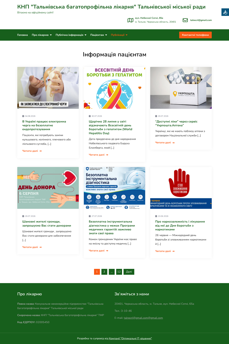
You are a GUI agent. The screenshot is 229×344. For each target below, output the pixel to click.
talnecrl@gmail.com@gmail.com (143, 318)
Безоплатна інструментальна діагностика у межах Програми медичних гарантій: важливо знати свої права (112, 227)
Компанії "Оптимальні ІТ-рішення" (130, 338)
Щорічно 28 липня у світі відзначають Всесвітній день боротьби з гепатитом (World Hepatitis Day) (110, 127)
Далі (129, 272)
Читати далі (30, 151)
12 (119, 272)
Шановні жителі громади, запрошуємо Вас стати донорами (46, 223)
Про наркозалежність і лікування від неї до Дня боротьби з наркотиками (180, 225)
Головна (22, 35)
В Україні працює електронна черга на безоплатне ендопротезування (44, 125)
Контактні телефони (195, 35)
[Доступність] (225, 12)
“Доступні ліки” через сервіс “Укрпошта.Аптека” (176, 123)
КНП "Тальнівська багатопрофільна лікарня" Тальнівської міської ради (111, 6)
